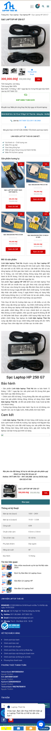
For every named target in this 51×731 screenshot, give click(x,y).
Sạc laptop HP (25, 15)
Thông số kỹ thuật (32, 73)
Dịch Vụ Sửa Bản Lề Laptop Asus (27, 573)
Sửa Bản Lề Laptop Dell (23, 588)
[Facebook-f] (3, 719)
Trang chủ (5, 15)
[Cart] (37, 6)
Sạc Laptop (14, 15)
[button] (25, 114)
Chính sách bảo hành (39, 130)
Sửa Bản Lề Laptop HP (23, 581)
